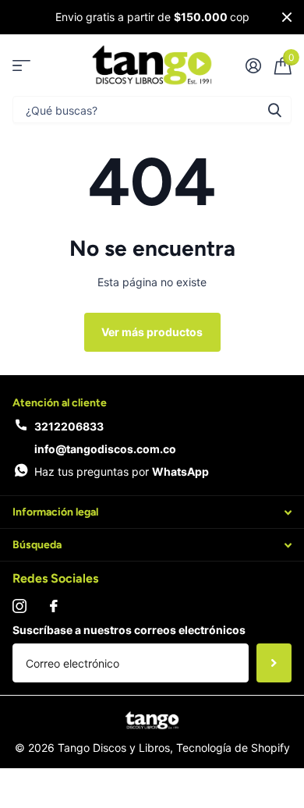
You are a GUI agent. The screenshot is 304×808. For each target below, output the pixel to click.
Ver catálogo (21, 65)
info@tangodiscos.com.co (105, 448)
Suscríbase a (274, 662)
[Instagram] (19, 606)
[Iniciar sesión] (253, 65)
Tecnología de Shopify (233, 747)
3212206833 (69, 426)
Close (287, 17)
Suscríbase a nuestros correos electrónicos (129, 629)
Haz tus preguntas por (121, 471)
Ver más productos (152, 331)
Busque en (274, 109)
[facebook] (54, 606)
